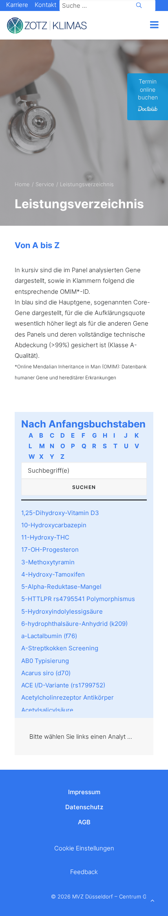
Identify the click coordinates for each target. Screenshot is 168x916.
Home (22, 184)
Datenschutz (84, 807)
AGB (84, 822)
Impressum (84, 792)
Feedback (84, 872)
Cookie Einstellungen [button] (84, 848)
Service (44, 184)
